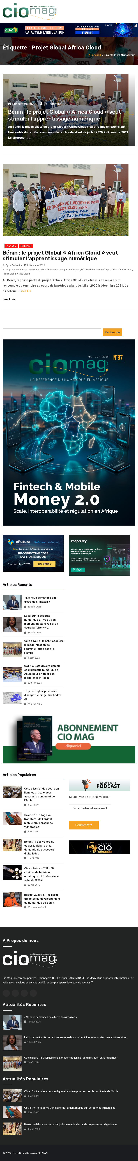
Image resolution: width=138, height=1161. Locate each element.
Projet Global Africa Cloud (16, 273)
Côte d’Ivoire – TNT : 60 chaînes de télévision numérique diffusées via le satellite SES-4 (41, 874)
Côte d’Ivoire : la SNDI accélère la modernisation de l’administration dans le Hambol (44, 646)
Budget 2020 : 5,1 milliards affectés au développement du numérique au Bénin (42, 898)
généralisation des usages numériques (60, 269)
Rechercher (112, 332)
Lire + (7, 299)
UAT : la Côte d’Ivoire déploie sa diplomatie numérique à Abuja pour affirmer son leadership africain (42, 671)
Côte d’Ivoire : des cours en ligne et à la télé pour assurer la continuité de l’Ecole (41, 794)
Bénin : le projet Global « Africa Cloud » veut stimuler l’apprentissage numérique (60, 256)
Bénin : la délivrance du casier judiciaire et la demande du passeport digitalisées (39, 847)
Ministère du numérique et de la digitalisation (109, 269)
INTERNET (26, 246)
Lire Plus (25, 291)
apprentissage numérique (25, 269)
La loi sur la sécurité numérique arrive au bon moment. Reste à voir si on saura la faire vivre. (41, 621)
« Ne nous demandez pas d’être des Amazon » (40, 599)
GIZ (83, 269)
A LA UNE (11, 246)
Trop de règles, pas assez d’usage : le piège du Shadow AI (42, 695)
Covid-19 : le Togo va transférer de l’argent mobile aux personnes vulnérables (38, 821)
